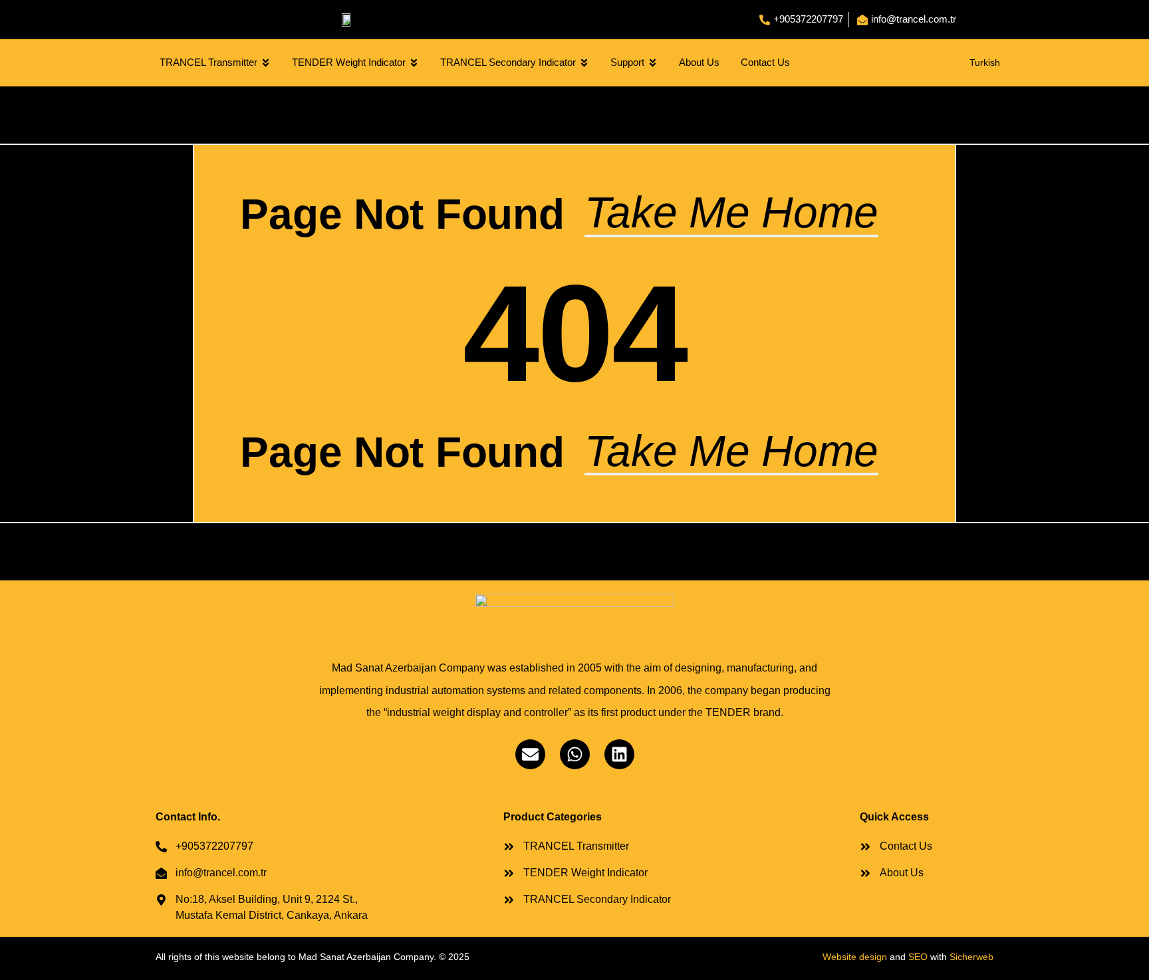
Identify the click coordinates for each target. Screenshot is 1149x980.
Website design (855, 956)
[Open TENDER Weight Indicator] (414, 62)
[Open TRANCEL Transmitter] (266, 62)
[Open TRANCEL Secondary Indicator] (584, 62)
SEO (918, 956)
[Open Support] (653, 62)
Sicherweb (971, 956)
